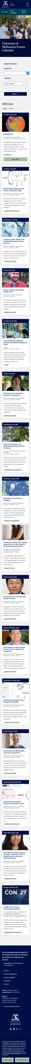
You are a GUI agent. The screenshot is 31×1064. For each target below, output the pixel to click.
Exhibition (7, 155)
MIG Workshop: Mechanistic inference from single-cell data (13, 802)
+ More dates (15, 159)
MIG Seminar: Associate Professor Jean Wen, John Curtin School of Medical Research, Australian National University (14, 855)
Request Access (23, 12)
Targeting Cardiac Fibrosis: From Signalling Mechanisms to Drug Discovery (13, 241)
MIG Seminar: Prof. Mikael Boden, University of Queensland (14, 752)
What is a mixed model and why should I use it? (13, 291)
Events (12, 5)
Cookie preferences (22, 1060)
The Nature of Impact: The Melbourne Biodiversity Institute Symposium (14, 446)
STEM (4, 108)
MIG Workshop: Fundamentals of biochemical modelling (14, 701)
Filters (14, 94)
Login (5, 12)
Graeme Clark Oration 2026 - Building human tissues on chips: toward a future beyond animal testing (15, 544)
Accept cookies (7, 1060)
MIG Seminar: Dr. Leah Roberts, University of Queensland (13, 394)
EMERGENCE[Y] (8, 134)
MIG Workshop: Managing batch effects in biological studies (13, 189)
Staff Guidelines (13, 12)
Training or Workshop (11, 211)
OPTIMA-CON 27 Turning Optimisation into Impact (11, 908)
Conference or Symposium (12, 470)
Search (27, 6)
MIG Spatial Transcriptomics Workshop (12, 499)
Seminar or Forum (10, 261)
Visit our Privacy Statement (12, 1053)
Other (6, 365)
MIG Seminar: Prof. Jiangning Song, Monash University (14, 597)
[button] (15, 83)
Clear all (11, 108)
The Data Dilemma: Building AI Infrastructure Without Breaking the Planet (15, 342)
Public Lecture (9, 568)
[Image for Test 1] (15, 124)
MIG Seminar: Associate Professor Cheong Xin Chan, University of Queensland (14, 649)
